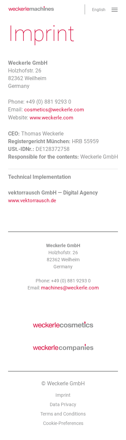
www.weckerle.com (51, 118)
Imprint (63, 395)
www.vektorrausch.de (32, 201)
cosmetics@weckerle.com (54, 110)
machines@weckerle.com (70, 288)
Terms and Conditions (63, 414)
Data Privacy (63, 404)
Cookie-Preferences (63, 423)
